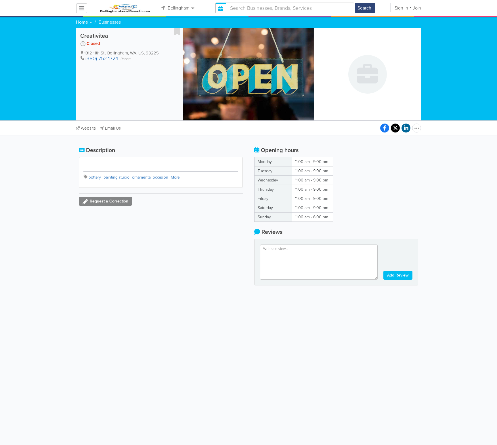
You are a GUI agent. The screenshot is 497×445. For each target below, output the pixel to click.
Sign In (401, 8)
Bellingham (178, 8)
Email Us (113, 128)
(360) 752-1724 (101, 58)
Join (417, 8)
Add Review (398, 275)
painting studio (116, 177)
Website (88, 128)
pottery (95, 177)
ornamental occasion (150, 177)
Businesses (110, 22)
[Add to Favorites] (177, 31)
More (175, 177)
